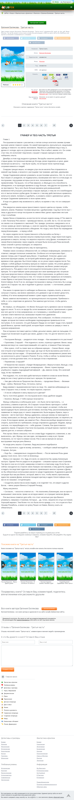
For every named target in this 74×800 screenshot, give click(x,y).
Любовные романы (9, 685)
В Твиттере (27, 38)
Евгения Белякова (45, 53)
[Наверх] (68, 796)
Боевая (39, 742)
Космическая (41, 749)
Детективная (41, 746)
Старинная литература (10, 716)
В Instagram (44, 38)
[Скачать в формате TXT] (59, 79)
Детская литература (10, 702)
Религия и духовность (10, 710)
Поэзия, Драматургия (10, 724)
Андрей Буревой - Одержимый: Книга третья (64, 582)
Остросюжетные (6, 775)
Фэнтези (42, 61)
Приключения (8, 699)
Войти (57, 2)
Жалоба (35, 92)
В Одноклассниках (63, 38)
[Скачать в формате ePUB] (52, 79)
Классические (5, 751)
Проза (6, 696)
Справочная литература (11, 713)
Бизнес (6, 707)
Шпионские (4, 758)
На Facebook (10, 38)
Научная (39, 751)
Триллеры (4, 756)
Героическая (41, 744)
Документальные (9, 693)
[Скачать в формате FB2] (45, 79)
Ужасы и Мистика (42, 756)
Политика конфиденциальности (47, 784)
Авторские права (37, 23)
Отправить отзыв (8, 669)
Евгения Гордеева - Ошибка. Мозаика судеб (46, 582)
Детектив (4, 744)
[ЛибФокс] (8, 7)
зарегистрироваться (23, 620)
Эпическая (40, 760)
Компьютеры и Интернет (11, 721)
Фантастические (6, 773)
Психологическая (42, 753)
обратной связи (58, 797)
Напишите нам (43, 94)
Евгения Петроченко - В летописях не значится (28, 582)
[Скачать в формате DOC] (66, 79)
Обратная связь (42, 787)
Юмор (6, 718)
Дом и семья (7, 704)
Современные (5, 777)
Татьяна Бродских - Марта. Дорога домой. (9, 582)
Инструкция (42, 98)
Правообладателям (43, 782)
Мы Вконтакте (36, 42)
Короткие (4, 770)
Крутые (3, 753)
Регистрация (67, 2)
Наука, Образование (10, 690)
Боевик (3, 742)
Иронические (5, 746)
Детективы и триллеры (10, 688)
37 (54, 125)
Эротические (5, 780)
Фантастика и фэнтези (10, 682)
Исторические (5, 749)
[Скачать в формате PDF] (55, 85)
